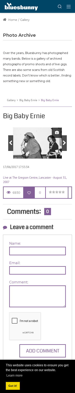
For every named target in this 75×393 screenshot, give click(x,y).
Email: (14, 263)
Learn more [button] (14, 375)
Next (64, 143)
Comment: (18, 282)
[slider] (57, 192)
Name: (15, 243)
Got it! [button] (12, 385)
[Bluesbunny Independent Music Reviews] (21, 6)
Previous (10, 143)
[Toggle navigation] (68, 6)
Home (12, 20)
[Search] (59, 6)
